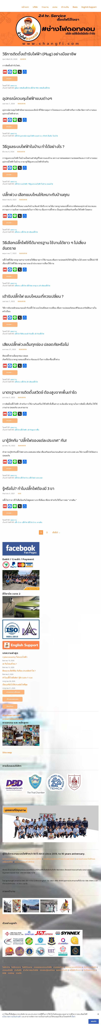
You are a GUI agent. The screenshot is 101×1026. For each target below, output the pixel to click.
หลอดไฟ (50, 184)
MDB (4, 973)
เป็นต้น (49, 136)
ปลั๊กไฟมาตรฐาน (32, 286)
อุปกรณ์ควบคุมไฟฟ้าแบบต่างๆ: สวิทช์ (33, 136)
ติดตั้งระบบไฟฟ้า (90, 967)
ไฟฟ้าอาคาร (16, 967)
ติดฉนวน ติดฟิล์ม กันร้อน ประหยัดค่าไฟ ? (19, 670)
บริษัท (35, 7)
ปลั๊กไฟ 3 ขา (32, 522)
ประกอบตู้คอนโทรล (47, 970)
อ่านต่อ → (10, 79)
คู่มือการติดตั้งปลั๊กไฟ (22, 88)
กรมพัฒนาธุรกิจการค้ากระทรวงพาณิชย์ (58, 858)
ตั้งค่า (73, 1016)
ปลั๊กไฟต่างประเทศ (35, 478)
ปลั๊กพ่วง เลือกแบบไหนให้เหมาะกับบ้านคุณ (35, 195)
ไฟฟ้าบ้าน (6, 967)
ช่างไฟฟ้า (18, 970)
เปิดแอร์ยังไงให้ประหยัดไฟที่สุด (14, 684)
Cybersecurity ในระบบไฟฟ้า (14, 657)
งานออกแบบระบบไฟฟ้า (43, 967)
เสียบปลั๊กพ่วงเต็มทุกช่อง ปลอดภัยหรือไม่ (35, 344)
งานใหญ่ (11, 973)
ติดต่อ (75, 7)
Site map (7, 752)
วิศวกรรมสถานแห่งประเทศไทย (30, 858)
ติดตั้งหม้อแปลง (89, 970)
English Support (89, 7)
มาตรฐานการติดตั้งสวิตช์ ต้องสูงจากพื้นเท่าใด (39, 392)
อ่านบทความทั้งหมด (13, 692)
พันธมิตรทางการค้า (11, 715)
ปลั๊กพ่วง (18, 232)
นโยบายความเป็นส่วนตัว (11, 1016)
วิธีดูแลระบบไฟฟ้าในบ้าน (37, 184)
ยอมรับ (93, 1021)
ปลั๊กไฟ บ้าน (24, 478)
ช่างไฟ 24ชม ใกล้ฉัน (30, 970)
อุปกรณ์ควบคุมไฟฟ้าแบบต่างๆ (27, 98)
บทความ (13, 86)
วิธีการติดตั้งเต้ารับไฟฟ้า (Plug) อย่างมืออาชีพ (39, 54)
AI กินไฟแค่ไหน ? (9, 664)
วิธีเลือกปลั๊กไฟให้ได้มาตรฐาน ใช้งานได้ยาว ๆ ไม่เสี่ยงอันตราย (44, 245)
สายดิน (39, 522)
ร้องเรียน (10, 706)
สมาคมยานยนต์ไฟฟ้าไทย (24, 861)
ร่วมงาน (45, 7)
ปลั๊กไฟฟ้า (23, 430)
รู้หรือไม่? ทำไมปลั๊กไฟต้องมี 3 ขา (28, 488)
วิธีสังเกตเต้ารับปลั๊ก (27, 334)
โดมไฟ (55, 136)
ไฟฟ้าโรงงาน (27, 967)
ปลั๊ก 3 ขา (18, 522)
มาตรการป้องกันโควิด (12, 719)
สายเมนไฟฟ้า (7, 970)
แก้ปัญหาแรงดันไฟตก (73, 967)
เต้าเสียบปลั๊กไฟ (32, 232)
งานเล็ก (19, 973)
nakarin (21, 104)
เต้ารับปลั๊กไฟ (39, 334)
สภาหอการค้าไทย (9, 858)
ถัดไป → (56, 532)
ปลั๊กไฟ (32, 88)
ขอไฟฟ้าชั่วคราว (75, 970)
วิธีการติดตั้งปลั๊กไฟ (43, 88)
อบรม (54, 7)
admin (23, 59)
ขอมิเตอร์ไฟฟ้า (62, 970)
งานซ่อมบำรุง (58, 967)
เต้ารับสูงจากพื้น (33, 430)
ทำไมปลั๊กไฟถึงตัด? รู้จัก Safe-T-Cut (17, 677)
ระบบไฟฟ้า (24, 184)
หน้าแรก (25, 7)
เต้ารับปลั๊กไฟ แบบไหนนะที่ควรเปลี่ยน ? (33, 296)
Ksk (19, 493)
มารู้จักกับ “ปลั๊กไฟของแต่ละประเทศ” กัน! (34, 440)
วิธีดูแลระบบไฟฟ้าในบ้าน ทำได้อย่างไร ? (33, 146)
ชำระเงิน (65, 7)
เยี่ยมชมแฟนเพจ (12, 699)
